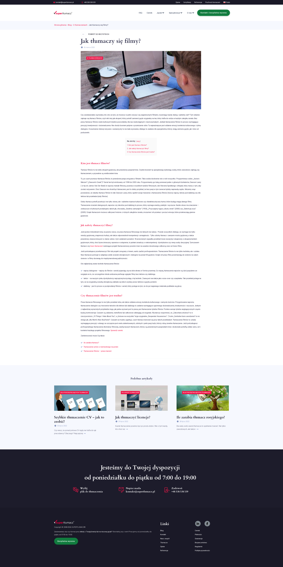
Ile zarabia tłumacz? (91, 343)
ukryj (138, 141)
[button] (66, 541)
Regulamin (198, 547)
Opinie (178, 2)
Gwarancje (199, 539)
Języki (159, 13)
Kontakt (163, 535)
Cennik (149, 13)
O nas (189, 13)
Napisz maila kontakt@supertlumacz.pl (140, 490)
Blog (70, 25)
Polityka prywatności (202, 551)
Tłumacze (164, 543)
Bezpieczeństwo (201, 543)
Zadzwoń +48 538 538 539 (179, 490)
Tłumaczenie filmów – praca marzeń (98, 351)
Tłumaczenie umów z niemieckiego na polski (101, 347)
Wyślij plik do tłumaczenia (91, 490)
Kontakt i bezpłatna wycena (214, 13)
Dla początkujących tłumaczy (74, 392)
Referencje (198, 2)
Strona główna (60, 25)
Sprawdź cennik (117, 330)
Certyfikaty (187, 2)
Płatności (198, 535)
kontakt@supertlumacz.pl (65, 2)
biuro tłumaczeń (96, 246)
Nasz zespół (164, 539)
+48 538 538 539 (90, 2)
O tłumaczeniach (80, 25)
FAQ (140, 13)
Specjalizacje (174, 13)
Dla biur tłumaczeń (130, 392)
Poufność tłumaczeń (212, 2)
